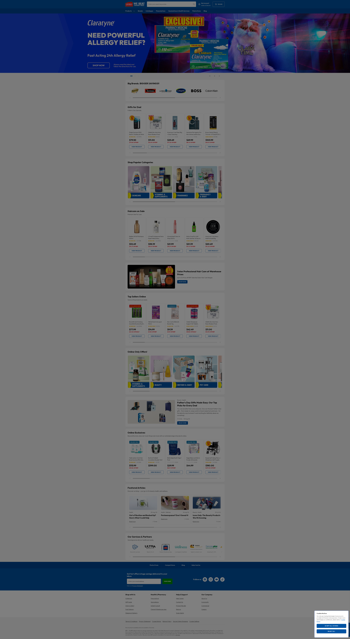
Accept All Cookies (331, 626)
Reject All (331, 631)
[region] (331, 624)
